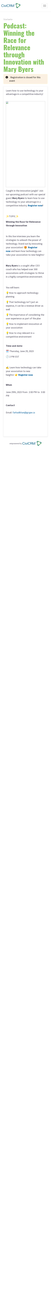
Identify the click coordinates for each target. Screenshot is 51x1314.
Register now (35, 205)
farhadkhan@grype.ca (24, 412)
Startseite (8, 19)
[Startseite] (10, 5)
